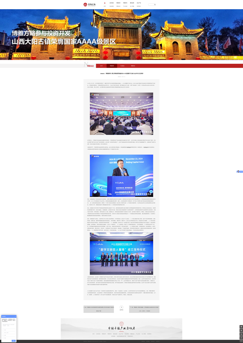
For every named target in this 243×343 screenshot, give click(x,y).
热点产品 (139, 2)
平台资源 (125, 6)
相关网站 (148, 341)
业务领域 (112, 2)
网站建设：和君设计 (102, 341)
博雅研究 (125, 2)
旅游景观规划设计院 (121, 336)
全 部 (101, 65)
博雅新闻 (112, 65)
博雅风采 (133, 65)
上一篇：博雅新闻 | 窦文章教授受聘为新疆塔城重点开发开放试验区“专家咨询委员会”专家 (99, 309)
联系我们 (139, 6)
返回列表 (121, 309)
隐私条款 (153, 341)
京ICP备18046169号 (95, 341)
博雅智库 (118, 2)
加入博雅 (132, 6)
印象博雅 (112, 6)
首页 (105, 6)
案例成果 (132, 2)
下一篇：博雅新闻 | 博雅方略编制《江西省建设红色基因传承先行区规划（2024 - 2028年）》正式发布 (144, 309)
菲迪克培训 (130, 336)
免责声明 (157, 341)
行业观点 (122, 65)
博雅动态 (118, 6)
